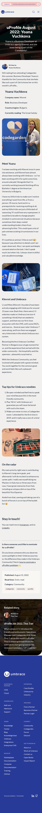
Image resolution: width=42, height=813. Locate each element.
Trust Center (20, 796)
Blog (6, 732)
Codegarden (28, 729)
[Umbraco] (7, 12)
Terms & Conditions (9, 796)
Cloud (6, 693)
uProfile (30, 589)
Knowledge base (10, 735)
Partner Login (29, 713)
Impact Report (29, 761)
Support (7, 712)
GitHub (7, 774)
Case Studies (29, 688)
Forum (26, 732)
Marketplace (9, 757)
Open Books (28, 757)
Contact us (28, 754)
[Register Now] (38, 4)
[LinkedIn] (33, 796)
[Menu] (38, 11)
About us (27, 747)
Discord (27, 735)
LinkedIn (6, 528)
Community (19, 584)
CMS (6, 690)
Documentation (10, 761)
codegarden (10, 589)
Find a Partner (29, 707)
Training (7, 771)
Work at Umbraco (31, 751)
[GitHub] (36, 796)
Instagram (24, 524)
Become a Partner (31, 710)
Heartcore (8, 708)
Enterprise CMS (10, 745)
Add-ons (7, 705)
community (21, 589)
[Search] (33, 11)
